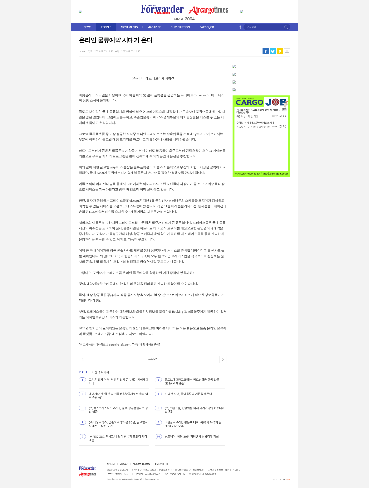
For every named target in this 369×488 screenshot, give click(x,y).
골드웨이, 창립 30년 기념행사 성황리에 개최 (192, 436)
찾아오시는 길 (161, 464)
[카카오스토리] (280, 51)
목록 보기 (152, 359)
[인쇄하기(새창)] (287, 51)
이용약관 (124, 464)
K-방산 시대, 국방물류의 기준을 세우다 (188, 393)
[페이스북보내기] (266, 51)
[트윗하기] (273, 51)
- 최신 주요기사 (94, 372)
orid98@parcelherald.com (203, 473)
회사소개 (111, 464)
